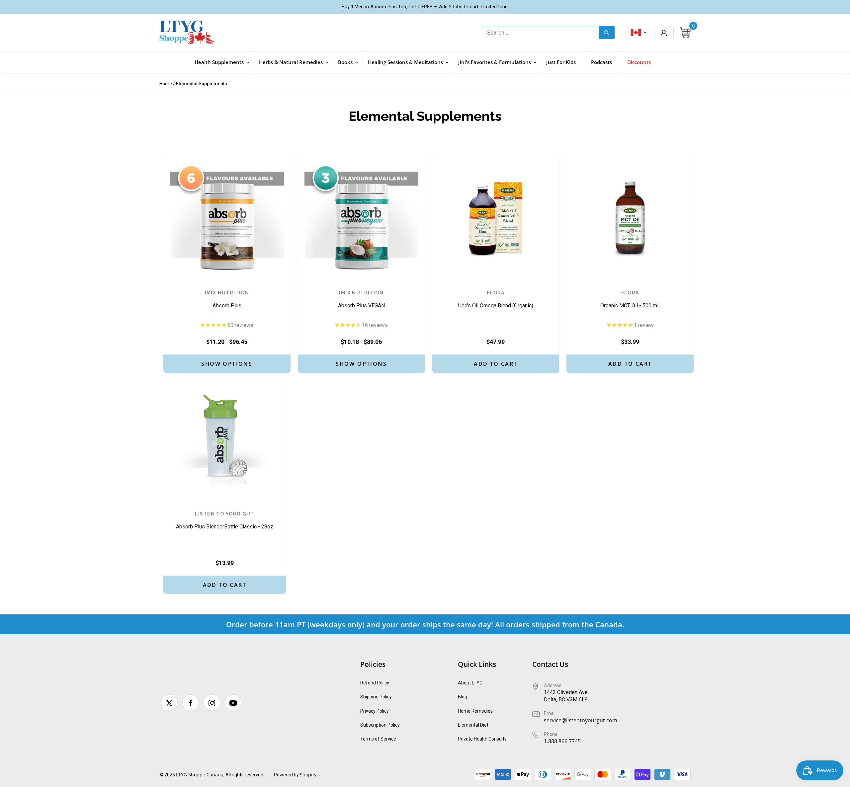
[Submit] (606, 32)
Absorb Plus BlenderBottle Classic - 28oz (224, 521)
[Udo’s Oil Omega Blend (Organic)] (495, 217)
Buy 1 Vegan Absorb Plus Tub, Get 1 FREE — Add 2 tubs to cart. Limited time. (425, 7)
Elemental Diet (473, 725)
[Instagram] (212, 702)
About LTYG (470, 682)
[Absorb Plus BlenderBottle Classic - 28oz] (224, 441)
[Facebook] (190, 702)
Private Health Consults (482, 739)
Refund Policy (374, 682)
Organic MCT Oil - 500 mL (630, 299)
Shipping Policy (376, 696)
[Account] (663, 33)
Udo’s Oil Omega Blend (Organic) (495, 299)
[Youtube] (233, 702)
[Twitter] (169, 702)
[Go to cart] (685, 32)
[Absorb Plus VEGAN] (361, 217)
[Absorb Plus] (227, 217)
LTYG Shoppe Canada (199, 774)
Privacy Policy (374, 711)
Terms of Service (378, 739)
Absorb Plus (227, 299)
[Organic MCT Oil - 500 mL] (630, 217)
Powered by (287, 774)
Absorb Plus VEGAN (361, 299)
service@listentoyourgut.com (580, 720)
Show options (226, 363)
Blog (462, 696)
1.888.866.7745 (562, 741)
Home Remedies (475, 711)
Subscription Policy (380, 725)
